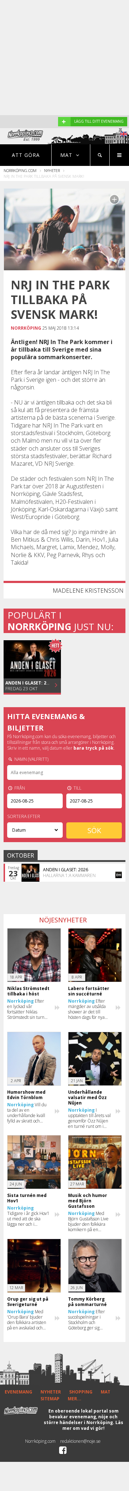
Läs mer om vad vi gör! (92, 1425)
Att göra (26, 155)
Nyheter (52, 170)
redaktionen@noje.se (80, 1441)
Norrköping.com (20, 170)
